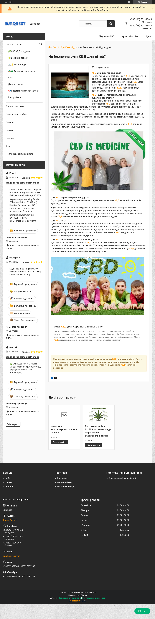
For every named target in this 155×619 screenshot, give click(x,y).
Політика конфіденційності (19, 154)
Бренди (10, 138)
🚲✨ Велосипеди (17, 64)
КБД (94, 73)
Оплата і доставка (15, 106)
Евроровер (62, 478)
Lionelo (9, 482)
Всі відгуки (12, 424)
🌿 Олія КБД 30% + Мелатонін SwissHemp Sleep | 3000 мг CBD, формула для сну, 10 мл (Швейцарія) (25, 368)
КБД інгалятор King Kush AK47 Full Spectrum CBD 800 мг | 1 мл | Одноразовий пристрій (25, 272)
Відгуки (9, 130)
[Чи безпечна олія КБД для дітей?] (70, 85)
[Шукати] (111, 23)
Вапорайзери (14, 97)
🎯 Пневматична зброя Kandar (23, 91)
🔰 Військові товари (18, 58)
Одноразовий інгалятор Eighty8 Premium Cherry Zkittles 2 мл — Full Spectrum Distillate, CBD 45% (25, 192)
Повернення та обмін (16, 114)
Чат (145, 611)
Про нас (10, 122)
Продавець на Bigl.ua (77, 595)
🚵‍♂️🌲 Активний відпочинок (21, 71)
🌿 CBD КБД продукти (19, 51)
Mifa (8, 478)
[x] (55, 378)
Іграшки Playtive (130, 36)
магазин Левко (64, 482)
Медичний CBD (106, 36)
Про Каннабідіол (69, 47)
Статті (56, 47)
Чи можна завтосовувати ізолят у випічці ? (64, 429)
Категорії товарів (14, 44)
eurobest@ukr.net (11, 556)
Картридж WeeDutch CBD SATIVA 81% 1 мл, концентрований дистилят (23, 218)
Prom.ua (92, 593)
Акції (10, 77)
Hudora (9, 486)
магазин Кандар (65, 486)
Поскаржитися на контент (70, 598)
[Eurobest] (15, 24)
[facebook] (52, 378)
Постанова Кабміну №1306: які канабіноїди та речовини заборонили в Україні (98, 431)
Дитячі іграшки (15, 84)
